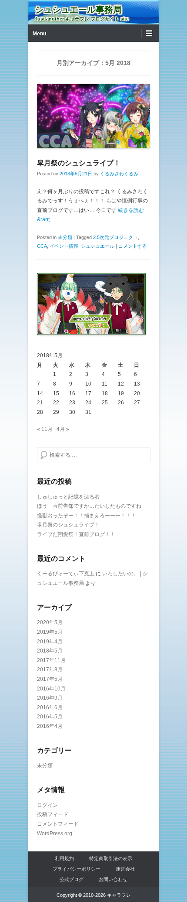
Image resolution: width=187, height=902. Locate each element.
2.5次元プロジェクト (115, 237)
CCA (42, 246)
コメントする (132, 246)
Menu (39, 34)
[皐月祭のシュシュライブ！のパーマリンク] (93, 116)
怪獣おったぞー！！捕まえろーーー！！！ (86, 515)
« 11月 (45, 429)
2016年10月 (51, 689)
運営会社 (125, 868)
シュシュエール (97, 246)
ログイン (47, 805)
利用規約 (64, 858)
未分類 (65, 237)
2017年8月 (50, 669)
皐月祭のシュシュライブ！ (78, 163)
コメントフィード (58, 824)
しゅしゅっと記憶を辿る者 (68, 497)
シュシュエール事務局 (78, 9)
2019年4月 (50, 642)
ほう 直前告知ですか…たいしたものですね (89, 506)
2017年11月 (51, 660)
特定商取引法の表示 (110, 858)
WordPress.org (54, 833)
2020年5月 (50, 622)
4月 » (63, 429)
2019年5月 (50, 632)
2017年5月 (50, 679)
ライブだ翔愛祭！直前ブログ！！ (76, 534)
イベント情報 (64, 246)
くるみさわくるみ (119, 173)
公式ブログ (71, 879)
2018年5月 (50, 651)
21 (40, 403)
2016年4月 (50, 726)
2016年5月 (50, 717)
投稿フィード (52, 814)
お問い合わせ (113, 879)
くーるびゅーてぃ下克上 (65, 574)
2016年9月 (50, 698)
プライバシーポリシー (76, 868)
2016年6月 (50, 707)
